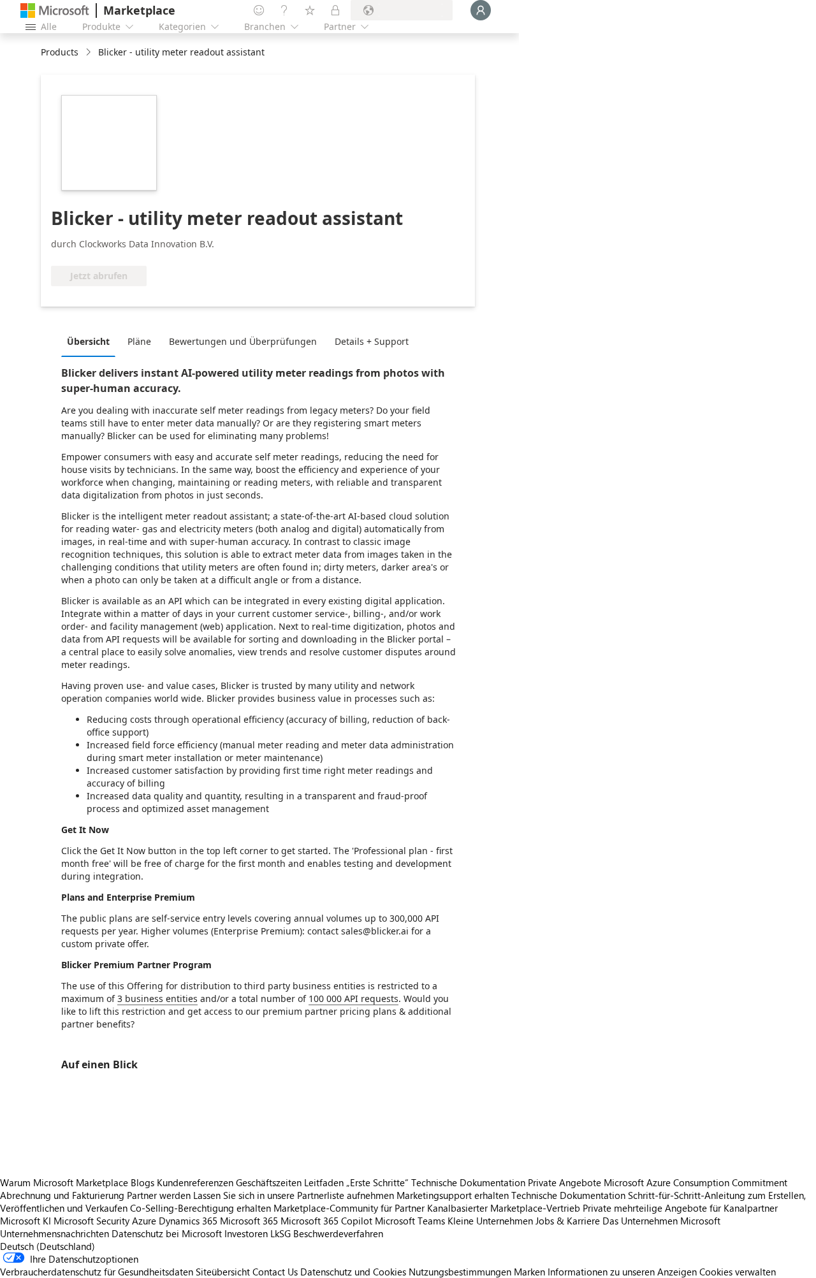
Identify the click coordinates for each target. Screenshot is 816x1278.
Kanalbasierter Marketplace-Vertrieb (503, 1208)
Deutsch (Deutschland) (47, 1246)
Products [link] (59, 52)
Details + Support (372, 341)
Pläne (139, 341)
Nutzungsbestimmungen (460, 1271)
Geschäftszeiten (269, 1182)
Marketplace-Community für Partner (349, 1208)
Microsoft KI (25, 1220)
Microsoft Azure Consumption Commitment (695, 1182)
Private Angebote (564, 1182)
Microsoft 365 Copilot (326, 1220)
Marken (529, 1271)
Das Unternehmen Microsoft (661, 1220)
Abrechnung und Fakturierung (62, 1195)
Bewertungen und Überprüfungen (243, 341)
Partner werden (159, 1195)
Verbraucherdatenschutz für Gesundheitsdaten (96, 1271)
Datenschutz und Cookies (353, 1271)
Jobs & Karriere (568, 1220)
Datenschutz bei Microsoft (167, 1233)
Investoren (246, 1233)
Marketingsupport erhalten (453, 1195)
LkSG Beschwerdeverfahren (326, 1233)
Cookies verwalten (737, 1271)
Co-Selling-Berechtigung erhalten (200, 1208)
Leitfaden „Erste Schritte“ (356, 1182)
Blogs (142, 1182)
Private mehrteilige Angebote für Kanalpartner (680, 1208)
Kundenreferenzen (195, 1182)
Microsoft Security (91, 1220)
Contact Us (275, 1271)
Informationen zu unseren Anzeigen (622, 1271)
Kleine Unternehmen (490, 1220)
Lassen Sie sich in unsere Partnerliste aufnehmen (293, 1195)
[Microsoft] (54, 10)
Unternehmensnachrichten (54, 1233)
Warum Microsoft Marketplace (64, 1182)
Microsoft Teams (410, 1220)
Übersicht (88, 341)
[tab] (91, 341)
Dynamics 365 (188, 1220)
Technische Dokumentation (468, 1182)
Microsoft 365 (249, 1220)
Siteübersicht (223, 1271)
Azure (144, 1220)
